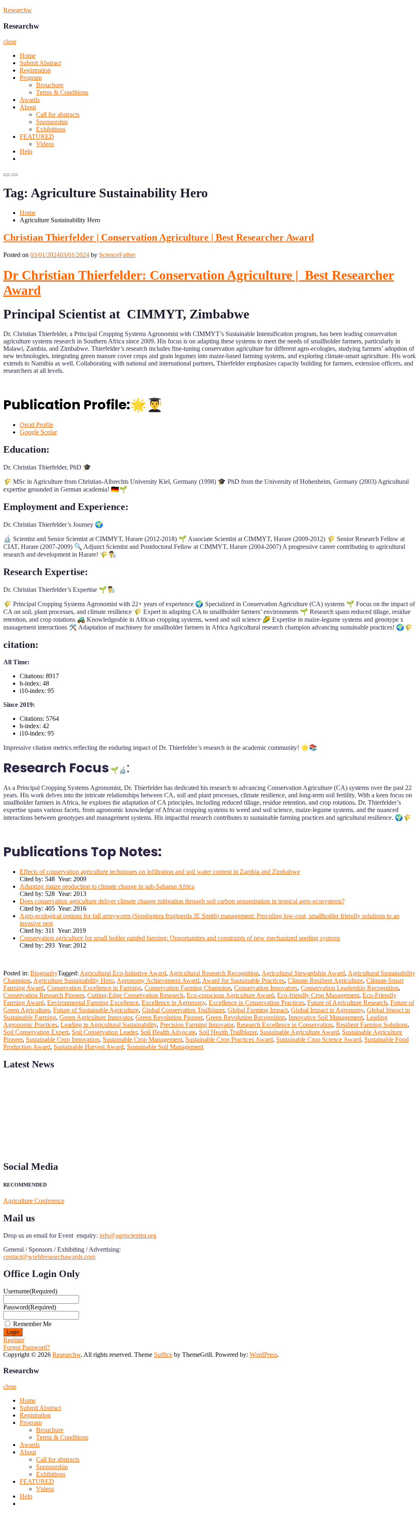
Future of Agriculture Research (347, 1002)
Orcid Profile (36, 424)
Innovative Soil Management (325, 1017)
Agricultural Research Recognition (214, 973)
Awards (30, 99)
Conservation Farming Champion (187, 987)
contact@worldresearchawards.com (49, 1256)
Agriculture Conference (33, 1200)
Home (28, 55)
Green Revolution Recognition (245, 1017)
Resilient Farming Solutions (372, 1024)
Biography (44, 973)
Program (31, 77)
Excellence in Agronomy (173, 1002)
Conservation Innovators (265, 987)
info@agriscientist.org (127, 1235)
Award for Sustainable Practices (243, 980)
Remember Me (32, 1323)
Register (14, 1339)
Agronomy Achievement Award (158, 980)
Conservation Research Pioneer (43, 995)
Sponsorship (52, 121)
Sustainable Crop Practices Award (229, 1039)
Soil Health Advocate (168, 1032)
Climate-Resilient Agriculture (325, 980)
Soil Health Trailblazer (228, 1032)
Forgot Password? (26, 1347)
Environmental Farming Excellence (92, 1002)
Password (29, 1307)
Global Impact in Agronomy (327, 1009)
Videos (45, 143)
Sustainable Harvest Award (89, 1046)
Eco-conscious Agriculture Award (230, 995)
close (9, 41)
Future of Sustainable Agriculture (96, 1009)
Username (30, 1291)
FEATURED (37, 136)
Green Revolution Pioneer (169, 1017)
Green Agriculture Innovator (95, 1017)
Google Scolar (38, 432)
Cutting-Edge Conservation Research (135, 995)
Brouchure (49, 84)
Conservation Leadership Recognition (350, 987)
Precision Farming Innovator (196, 1024)
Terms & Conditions (62, 92)
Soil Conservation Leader (104, 1032)
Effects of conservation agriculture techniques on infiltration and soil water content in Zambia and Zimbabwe (160, 871)
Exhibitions (50, 129)
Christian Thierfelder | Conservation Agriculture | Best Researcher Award (158, 237)
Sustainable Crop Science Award (318, 1039)
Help (26, 151)
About (28, 107)
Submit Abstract (40, 62)
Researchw (17, 10)
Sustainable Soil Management (165, 1046)
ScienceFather (117, 254)
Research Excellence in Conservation (285, 1024)
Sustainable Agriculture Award (299, 1032)
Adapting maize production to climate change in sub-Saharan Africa (107, 886)
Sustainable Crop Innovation (62, 1039)
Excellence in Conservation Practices (256, 1002)
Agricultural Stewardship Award (303, 973)
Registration (35, 70)
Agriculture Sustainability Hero (73, 980)
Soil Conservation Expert (35, 1032)
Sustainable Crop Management (142, 1039)
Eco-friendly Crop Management (318, 995)
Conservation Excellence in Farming (94, 987)
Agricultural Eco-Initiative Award (123, 973)
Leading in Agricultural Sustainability (109, 1024)
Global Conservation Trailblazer (183, 1009)
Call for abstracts (57, 114)
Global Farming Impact (258, 1009)
